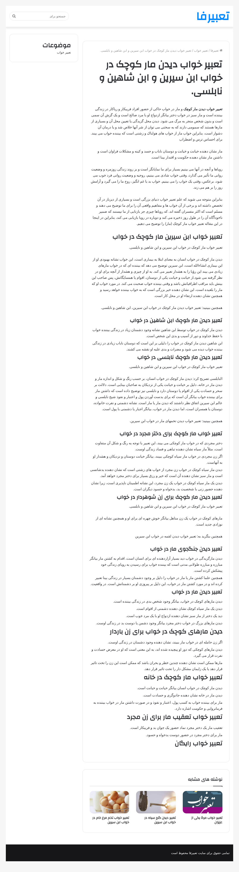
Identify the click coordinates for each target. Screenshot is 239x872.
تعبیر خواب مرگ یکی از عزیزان (206, 820)
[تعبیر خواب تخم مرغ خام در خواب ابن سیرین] (109, 802)
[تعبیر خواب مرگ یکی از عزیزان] (202, 802)
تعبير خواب (201, 50)
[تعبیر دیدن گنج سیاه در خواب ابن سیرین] (156, 802)
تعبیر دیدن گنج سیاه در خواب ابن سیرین (160, 820)
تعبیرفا (215, 50)
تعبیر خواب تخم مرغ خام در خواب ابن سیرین (110, 820)
